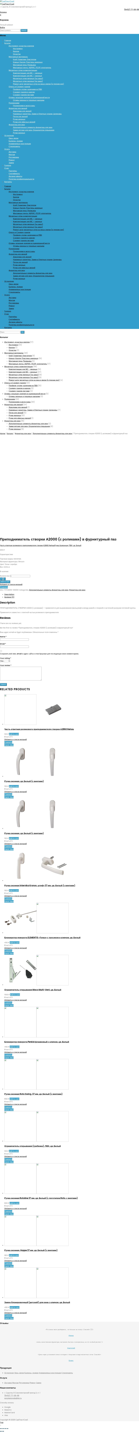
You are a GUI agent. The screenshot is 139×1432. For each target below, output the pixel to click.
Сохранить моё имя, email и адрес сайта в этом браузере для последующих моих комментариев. (39, 654)
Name (3, 636)
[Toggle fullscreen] (5, 1428)
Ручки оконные (19, 133)
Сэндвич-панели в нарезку (24, 92)
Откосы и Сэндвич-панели (19, 86)
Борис (71, 1360)
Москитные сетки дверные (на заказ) (28, 78)
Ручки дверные (19, 119)
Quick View (9, 745)
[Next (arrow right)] (3, 1431)
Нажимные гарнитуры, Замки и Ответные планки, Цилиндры (37, 114)
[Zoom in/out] (7, 1428)
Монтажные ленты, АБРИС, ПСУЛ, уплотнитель (32, 67)
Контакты (8, 182)
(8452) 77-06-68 (131, 9)
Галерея (7, 165)
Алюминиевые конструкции (20, 144)
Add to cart (5, 582)
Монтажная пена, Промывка (24, 65)
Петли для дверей (20, 116)
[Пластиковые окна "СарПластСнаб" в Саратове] (7, 1)
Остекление (9, 135)
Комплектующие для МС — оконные (27, 76)
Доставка (12, 152)
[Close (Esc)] (1, 1428)
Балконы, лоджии (16, 141)
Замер (11, 163)
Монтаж (12, 154)
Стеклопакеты (14, 146)
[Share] (3, 1428)
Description (9, 594)
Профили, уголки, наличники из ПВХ (27, 89)
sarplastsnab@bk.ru (13, 1398)
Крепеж (16, 51)
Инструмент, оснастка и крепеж (21, 46)
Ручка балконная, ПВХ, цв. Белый (67, 545)
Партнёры (13, 171)
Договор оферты (15, 176)
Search (23, 30)
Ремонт (12, 160)
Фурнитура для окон (17, 124)
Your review (5, 665)
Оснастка (17, 54)
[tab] (71, 594)
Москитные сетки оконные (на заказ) (28, 81)
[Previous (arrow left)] (1, 1431)
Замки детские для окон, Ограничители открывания (33, 130)
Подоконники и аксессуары (24, 105)
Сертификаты (14, 173)
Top (1, 1422)
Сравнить (4, 587)
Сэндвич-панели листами (23, 95)
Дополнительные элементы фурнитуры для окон (32, 127)
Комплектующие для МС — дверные (27, 73)
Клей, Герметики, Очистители (24, 59)
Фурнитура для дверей (18, 108)
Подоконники (14, 103)
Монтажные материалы (18, 57)
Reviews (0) (9, 597)
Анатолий (71, 1348)
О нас (6, 168)
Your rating (5, 658)
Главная (7, 40)
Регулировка (14, 157)
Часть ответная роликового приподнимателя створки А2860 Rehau (27, 545)
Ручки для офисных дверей (24, 122)
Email (3, 644)
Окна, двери (13, 138)
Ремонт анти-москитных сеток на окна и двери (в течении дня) (38, 84)
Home (2, 433)
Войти (2, 27)
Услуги (7, 149)
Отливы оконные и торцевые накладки (28, 100)
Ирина (71, 1335)
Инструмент (18, 48)
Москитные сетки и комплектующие (23, 70)
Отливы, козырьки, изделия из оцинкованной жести (29, 97)
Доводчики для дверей (22, 111)
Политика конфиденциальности (21, 179)
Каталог (7, 43)
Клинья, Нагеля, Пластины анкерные (28, 62)
